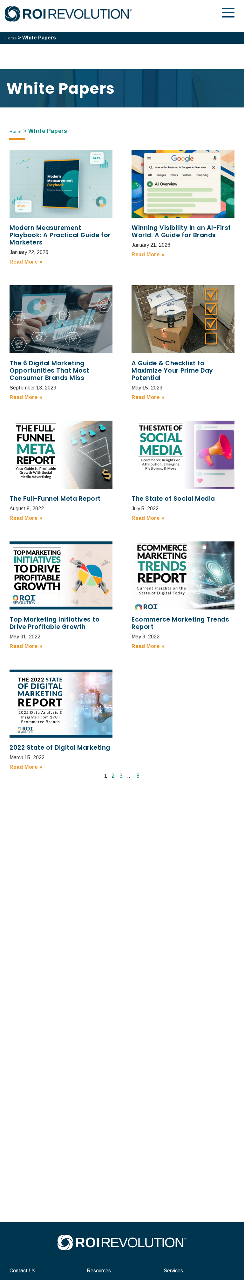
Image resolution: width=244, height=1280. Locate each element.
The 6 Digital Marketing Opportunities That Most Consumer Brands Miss (49, 370)
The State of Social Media (173, 498)
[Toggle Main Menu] (228, 12)
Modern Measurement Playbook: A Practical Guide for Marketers (60, 235)
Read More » (26, 262)
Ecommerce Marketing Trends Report (180, 623)
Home (11, 38)
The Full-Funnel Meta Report (55, 498)
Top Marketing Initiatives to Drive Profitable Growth (54, 623)
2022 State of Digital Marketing (60, 747)
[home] (122, 1248)
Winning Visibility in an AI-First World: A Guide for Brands (181, 231)
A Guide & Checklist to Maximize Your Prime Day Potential (172, 370)
